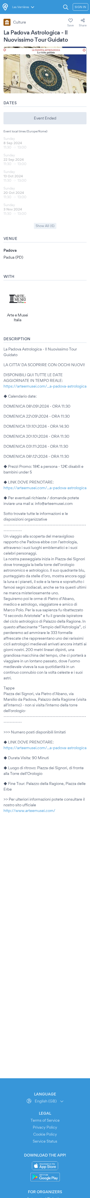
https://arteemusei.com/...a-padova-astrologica (45, 386)
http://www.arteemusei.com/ (29, 810)
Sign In (80, 7)
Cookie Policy (45, 1134)
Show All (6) (45, 226)
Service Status (45, 1141)
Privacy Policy (45, 1127)
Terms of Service (45, 1120)
